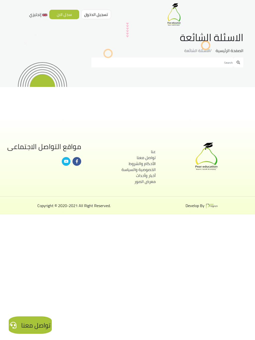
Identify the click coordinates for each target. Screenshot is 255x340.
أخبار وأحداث (146, 175)
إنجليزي (35, 14)
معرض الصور (145, 181)
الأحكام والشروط (142, 163)
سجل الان (64, 14)
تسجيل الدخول (96, 14)
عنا (153, 151)
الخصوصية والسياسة (139, 169)
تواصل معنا (146, 157)
